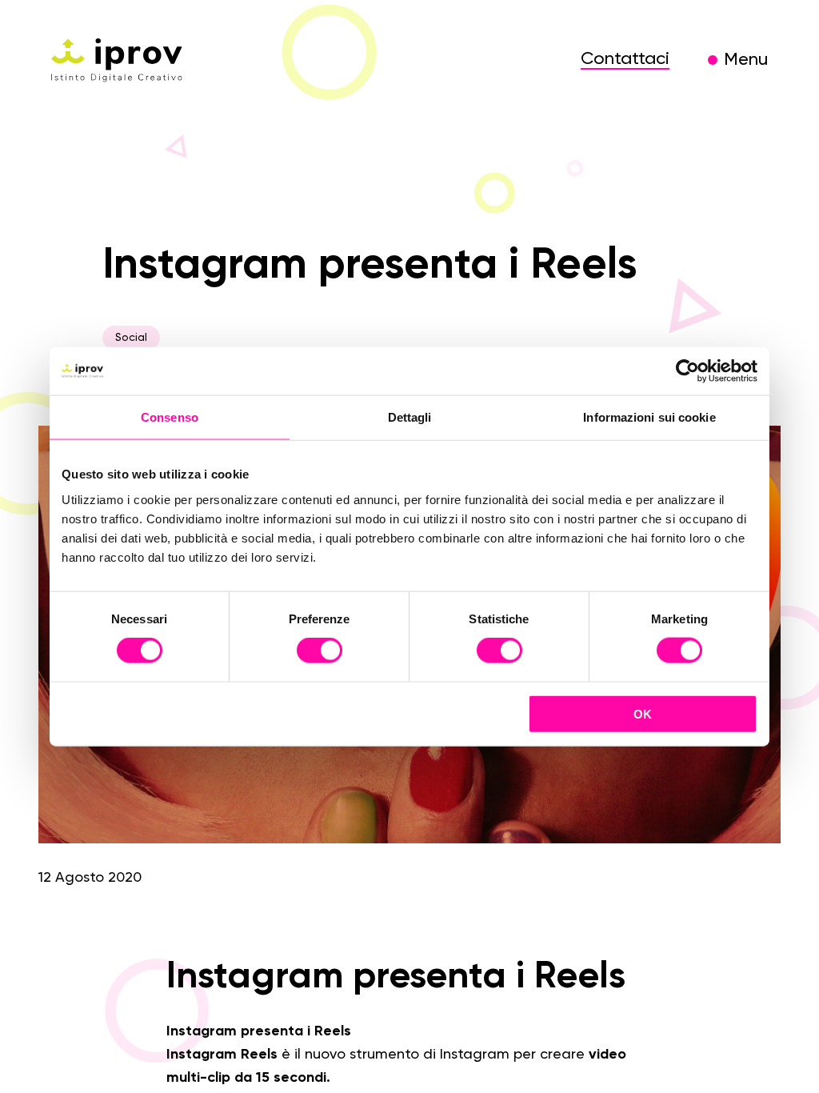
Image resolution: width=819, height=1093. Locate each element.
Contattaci (625, 59)
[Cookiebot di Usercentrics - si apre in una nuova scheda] (687, 371)
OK (642, 713)
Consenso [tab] (169, 417)
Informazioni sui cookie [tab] (649, 417)
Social (131, 337)
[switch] (319, 653)
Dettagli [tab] (410, 417)
